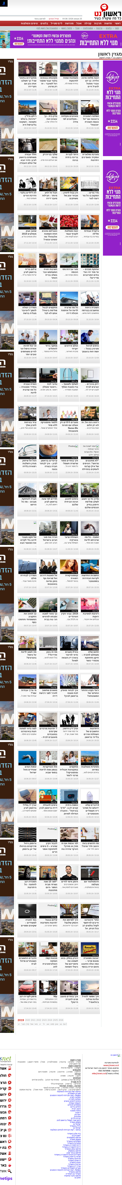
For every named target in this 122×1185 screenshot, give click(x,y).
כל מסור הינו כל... (71, 466)
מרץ (27, 1024)
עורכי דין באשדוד (74, 1166)
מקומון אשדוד (75, 1122)
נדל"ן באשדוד (75, 1126)
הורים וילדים (76, 1118)
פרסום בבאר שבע (74, 1153)
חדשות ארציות (67, 1068)
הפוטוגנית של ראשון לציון (47, 28)
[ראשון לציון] (102, 20)
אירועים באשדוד (74, 1158)
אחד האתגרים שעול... (48, 428)
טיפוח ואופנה (75, 1111)
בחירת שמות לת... (71, 83)
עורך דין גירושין (70, 728)
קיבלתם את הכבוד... (91, 619)
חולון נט (78, 1178)
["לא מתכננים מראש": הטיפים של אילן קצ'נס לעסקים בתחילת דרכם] (90, 455)
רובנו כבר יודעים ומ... (70, 925)
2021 (33, 1020)
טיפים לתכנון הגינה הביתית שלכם (71, 502)
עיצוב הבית (76, 1109)
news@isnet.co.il (111, 1065)
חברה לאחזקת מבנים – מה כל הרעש (28, 502)
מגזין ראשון (104, 57)
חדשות (108, 23)
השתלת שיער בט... (70, 543)
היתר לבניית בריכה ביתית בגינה (71, 157)
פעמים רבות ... (30, 198)
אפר (31, 1024)
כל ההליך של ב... (50, 122)
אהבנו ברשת (51, 1090)
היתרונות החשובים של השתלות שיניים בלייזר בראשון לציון (91, 734)
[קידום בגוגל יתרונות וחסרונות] (52, 905)
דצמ (65, 1024)
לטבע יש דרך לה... (91, 390)
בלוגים (44, 23)
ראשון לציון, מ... (51, 504)
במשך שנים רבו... (50, 925)
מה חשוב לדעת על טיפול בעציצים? (28, 655)
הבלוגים (77, 1078)
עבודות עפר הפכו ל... (28, 696)
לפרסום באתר (39, 19)
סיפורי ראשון (66, 28)
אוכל (78, 23)
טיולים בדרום (75, 1107)
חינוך (79, 1076)
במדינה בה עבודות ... (90, 237)
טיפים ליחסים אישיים (72, 1101)
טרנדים (78, 1084)
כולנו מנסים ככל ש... (28, 237)
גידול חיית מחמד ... (49, 351)
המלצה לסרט (75, 1097)
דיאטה (78, 1112)
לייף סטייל (56, 23)
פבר (23, 1024)
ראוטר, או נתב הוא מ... (48, 390)
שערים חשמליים (74, 1093)
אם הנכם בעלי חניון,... (27, 428)
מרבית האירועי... (71, 351)
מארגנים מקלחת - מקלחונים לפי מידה (69, 119)
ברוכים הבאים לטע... (90, 772)
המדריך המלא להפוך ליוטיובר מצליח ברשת (29, 310)
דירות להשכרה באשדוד (71, 1147)
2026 (61, 1020)
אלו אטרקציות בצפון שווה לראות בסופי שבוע (48, 769)
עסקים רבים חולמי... (28, 734)
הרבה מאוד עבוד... (28, 581)
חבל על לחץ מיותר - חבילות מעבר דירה (49, 195)
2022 (39, 1020)
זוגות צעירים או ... (92, 428)
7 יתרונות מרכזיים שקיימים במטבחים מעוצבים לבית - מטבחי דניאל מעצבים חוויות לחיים (48, 737)
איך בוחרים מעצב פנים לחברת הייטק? (69, 999)
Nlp (55, 996)
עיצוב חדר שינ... (92, 849)
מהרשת (69, 23)
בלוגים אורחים (37, 1080)
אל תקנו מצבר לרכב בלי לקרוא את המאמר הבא (28, 540)
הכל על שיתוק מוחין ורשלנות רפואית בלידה (29, 463)
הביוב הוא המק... (50, 543)
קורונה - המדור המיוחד (70, 1086)
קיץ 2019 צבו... (72, 619)
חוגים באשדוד (75, 1162)
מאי (35, 1024)
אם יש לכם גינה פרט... (48, 160)
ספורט (70, 1072)
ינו (19, 1024)
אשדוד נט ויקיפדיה (73, 1174)
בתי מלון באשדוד (74, 1134)
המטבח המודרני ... (70, 390)
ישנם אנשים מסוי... (49, 811)
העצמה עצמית (74, 1103)
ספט (52, 1024)
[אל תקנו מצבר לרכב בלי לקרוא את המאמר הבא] (34, 523)
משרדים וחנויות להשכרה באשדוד (67, 1155)
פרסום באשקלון (74, 1151)
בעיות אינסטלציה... (91, 887)
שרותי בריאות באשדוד (72, 1156)
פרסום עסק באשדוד (73, 1149)
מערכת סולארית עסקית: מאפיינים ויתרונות (90, 157)
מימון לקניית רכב (28, 996)
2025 (55, 1020)
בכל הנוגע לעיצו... (50, 658)
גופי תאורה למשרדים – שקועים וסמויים (28, 923)
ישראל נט (77, 1124)
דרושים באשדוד (74, 1160)
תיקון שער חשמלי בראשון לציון (69, 1120)
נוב (61, 1024)
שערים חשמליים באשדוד (71, 1168)
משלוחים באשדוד (74, 1141)
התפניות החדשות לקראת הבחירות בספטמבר (90, 578)
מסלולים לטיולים (74, 1105)
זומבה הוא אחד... (92, 543)
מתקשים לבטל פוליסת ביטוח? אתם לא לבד (49, 310)
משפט (78, 1068)
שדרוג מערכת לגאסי (52, 1088)
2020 (27, 1020)
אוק (56, 1024)
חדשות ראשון (74, 1066)
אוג (48, 1024)
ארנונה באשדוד (74, 1164)
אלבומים (77, 1070)
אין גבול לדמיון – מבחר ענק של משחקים (69, 195)
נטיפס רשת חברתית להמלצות (69, 1091)
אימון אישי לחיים (69, 881)
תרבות (98, 23)
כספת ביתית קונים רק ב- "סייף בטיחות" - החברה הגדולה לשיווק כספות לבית (69, 811)
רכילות (78, 1072)
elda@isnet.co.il (99, 1073)
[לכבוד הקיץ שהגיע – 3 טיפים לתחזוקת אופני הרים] (52, 829)
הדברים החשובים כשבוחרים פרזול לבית (27, 961)
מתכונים (77, 1116)
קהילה (87, 23)
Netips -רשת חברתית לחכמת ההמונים (65, 1095)
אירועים (61, 1072)
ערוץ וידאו (63, 1090)
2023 (44, 1020)
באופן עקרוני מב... (71, 275)
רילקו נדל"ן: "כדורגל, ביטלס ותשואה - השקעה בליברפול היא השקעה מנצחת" (27, 122)
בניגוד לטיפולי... (72, 581)
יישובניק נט (76, 1135)
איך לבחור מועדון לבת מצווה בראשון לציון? (69, 693)
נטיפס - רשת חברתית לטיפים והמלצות (65, 1130)
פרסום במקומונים (74, 1137)
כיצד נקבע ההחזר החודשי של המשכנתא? (90, 693)
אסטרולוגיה (88, 28)
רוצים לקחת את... (71, 237)
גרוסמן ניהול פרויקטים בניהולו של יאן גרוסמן (28, 846)
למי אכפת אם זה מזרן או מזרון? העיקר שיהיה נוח (69, 846)
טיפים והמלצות (29, 23)
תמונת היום (42, 1072)
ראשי (118, 23)
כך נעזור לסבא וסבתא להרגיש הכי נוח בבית (49, 616)
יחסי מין (78, 1114)
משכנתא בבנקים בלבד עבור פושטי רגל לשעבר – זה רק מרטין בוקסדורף (48, 84)
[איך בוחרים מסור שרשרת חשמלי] (73, 446)
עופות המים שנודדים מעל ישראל (29, 769)
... (77, 125)
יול (44, 1024)
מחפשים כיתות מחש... (90, 313)
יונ (40, 1024)
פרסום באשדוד (74, 1172)
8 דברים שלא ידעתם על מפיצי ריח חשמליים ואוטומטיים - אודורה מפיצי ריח (90, 811)
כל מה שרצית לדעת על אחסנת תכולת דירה (69, 310)
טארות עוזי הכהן (52, 1080)
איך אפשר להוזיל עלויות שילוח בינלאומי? (90, 999)
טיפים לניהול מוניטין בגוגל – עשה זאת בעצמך (90, 348)
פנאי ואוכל (38, 1090)
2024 (50, 1020)
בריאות (69, 1084)
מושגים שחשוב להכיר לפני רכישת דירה (48, 693)
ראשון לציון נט (75, 1090)
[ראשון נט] (115, 1055)
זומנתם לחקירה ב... (28, 811)
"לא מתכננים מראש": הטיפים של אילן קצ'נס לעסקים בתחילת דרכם (90, 466)
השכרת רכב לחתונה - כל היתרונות (30, 884)
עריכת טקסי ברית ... (28, 275)
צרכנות (99, 28)
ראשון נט (117, 57)
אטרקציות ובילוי (57, 1084)
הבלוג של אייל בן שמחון (71, 1080)
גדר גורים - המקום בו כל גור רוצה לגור (91, 195)
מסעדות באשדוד (74, 1143)
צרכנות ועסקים (25, 1090)
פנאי (117, 28)
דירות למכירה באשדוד (72, 1145)
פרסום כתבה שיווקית (72, 1176)
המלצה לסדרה (74, 1099)
